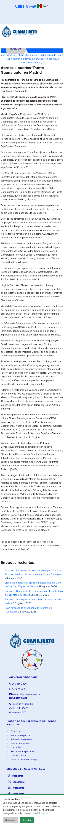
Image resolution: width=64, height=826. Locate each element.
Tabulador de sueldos (21, 739)
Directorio (15, 731)
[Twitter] (27, 7)
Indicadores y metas (20, 743)
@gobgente (17, 776)
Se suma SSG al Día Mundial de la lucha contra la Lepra (32, 55)
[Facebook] (24, 7)
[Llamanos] (16, 7)
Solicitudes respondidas (22, 752)
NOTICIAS (16, 49)
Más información (41, 813)
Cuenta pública (18, 755)
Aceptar (27, 820)
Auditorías (15, 747)
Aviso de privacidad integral (24, 760)
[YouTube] (34, 7)
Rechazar (10, 820)
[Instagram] (31, 7)
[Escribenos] (20, 7)
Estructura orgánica (20, 735)
